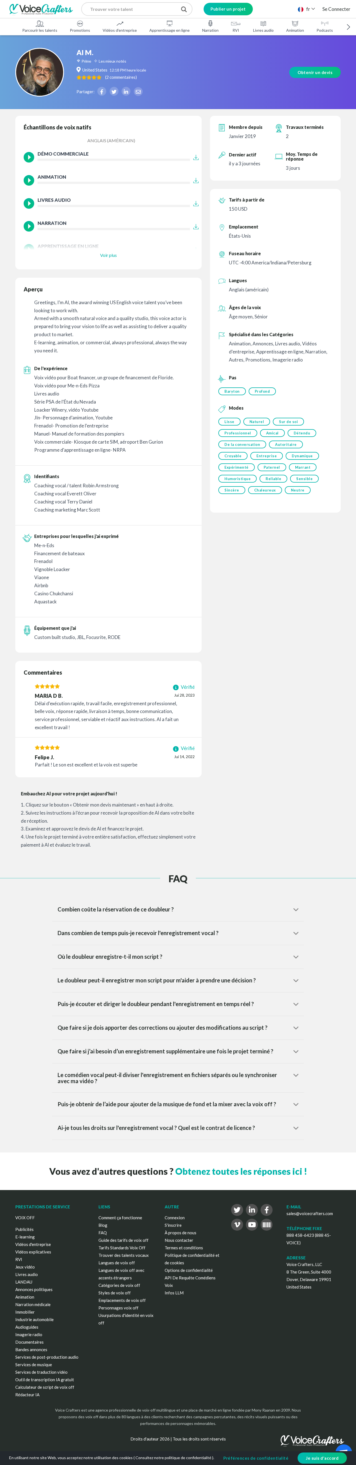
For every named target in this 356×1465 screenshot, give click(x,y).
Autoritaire (286, 444)
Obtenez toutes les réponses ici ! (241, 1171)
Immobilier (25, 1311)
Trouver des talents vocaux (123, 1255)
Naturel (256, 421)
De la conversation (242, 444)
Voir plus (108, 255)
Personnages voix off (118, 1307)
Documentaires (29, 1341)
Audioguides (26, 1326)
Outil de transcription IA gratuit (44, 1379)
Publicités (24, 1229)
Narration (210, 30)
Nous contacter (179, 1240)
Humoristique (237, 478)
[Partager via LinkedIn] (126, 91)
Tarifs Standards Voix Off (121, 1247)
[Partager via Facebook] (101, 91)
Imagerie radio (28, 1334)
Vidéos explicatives (33, 1251)
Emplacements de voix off (122, 1300)
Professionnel (237, 433)
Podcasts (325, 30)
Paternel (272, 467)
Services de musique (33, 1364)
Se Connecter (336, 9)
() (121, 77)
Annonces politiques (34, 1289)
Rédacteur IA (27, 1394)
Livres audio (263, 30)
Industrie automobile (34, 1319)
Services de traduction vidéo (41, 1372)
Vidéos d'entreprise (120, 30)
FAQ (102, 1232)
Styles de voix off (114, 1292)
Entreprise (266, 456)
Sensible (304, 478)
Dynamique (302, 456)
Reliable (273, 478)
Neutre (298, 490)
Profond (262, 391)
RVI (236, 30)
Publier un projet (228, 8)
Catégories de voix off (119, 1285)
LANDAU (23, 1281)
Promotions (80, 30)
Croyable (232, 456)
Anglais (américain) (111, 140)
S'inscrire (173, 1225)
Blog (102, 1225)
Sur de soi (288, 421)
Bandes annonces (31, 1349)
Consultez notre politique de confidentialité (173, 1457)
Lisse (229, 421)
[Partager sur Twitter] (114, 91)
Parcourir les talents (39, 30)
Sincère (231, 490)
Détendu (302, 433)
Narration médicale (33, 1304)
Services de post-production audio (46, 1357)
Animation (295, 30)
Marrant (303, 467)
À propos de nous (180, 1232)
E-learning (25, 1236)
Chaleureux (265, 490)
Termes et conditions (184, 1247)
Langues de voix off (116, 1262)
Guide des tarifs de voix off (123, 1240)
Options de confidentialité (189, 1270)
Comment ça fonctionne (120, 1217)
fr (308, 9)
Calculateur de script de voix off (44, 1387)
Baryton (232, 391)
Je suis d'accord (322, 1458)
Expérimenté (236, 467)
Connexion (175, 1217)
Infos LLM (174, 1292)
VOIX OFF (25, 1217)
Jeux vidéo (25, 1266)
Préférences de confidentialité (255, 1458)
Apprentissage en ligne (169, 30)
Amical (272, 433)
